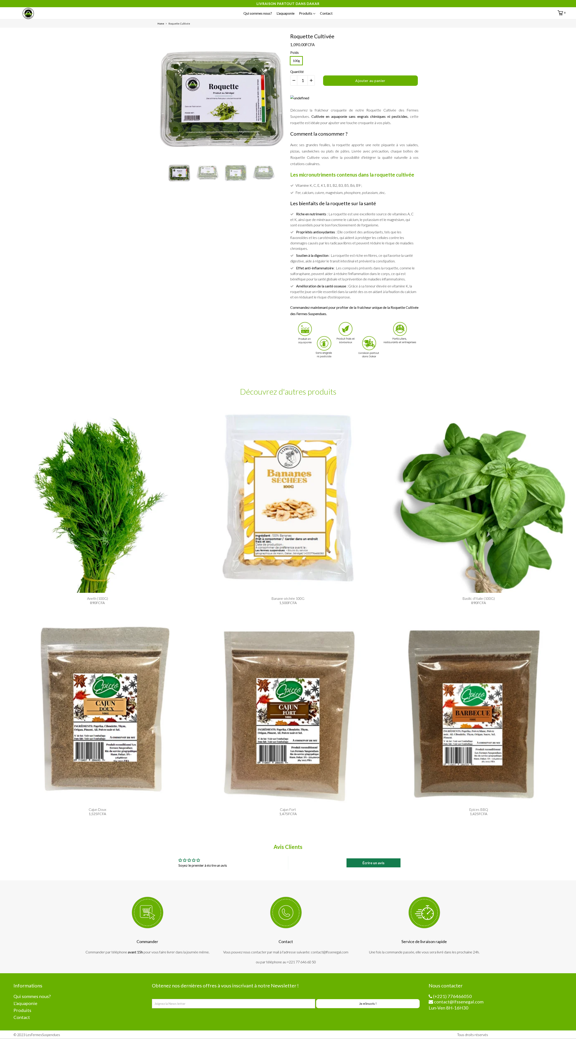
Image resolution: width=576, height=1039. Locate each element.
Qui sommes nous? (257, 13)
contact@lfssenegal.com (458, 1001)
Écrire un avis (373, 863)
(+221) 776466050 (452, 996)
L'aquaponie (286, 13)
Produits (306, 13)
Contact (326, 13)
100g (296, 61)
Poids (294, 52)
